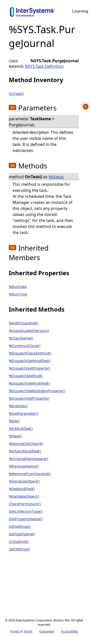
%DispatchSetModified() (29, 383)
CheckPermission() (25, 503)
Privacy (15, 631)
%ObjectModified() (25, 450)
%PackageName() (24, 466)
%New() (15, 435)
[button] (12, 107)
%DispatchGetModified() (30, 360)
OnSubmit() (19, 541)
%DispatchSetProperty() (29, 398)
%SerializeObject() (24, 481)
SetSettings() (19, 548)
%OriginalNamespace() (28, 458)
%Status (56, 177)
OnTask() (16, 93)
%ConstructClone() (24, 345)
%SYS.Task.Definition (44, 66)
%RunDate (17, 286)
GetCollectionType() (25, 511)
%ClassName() (21, 337)
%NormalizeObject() (26, 443)
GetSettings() (20, 526)
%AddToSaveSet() (23, 322)
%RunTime (18, 294)
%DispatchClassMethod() (30, 353)
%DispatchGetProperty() (29, 368)
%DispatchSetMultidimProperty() (37, 390)
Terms (28, 631)
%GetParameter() (23, 413)
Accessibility (69, 631)
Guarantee (46, 631)
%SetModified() (22, 488)
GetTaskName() (22, 533)
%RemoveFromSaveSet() (30, 473)
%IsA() (14, 420)
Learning (80, 11)
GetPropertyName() (25, 518)
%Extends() (18, 405)
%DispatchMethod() (26, 375)
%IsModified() (21, 428)
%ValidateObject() (24, 496)
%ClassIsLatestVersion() (29, 330)
